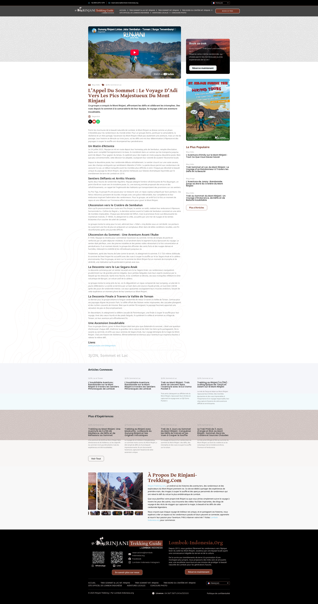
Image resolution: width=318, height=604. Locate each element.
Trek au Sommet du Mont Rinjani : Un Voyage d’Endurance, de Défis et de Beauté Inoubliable (206, 198)
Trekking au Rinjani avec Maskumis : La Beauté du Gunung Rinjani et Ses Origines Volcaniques (138, 432)
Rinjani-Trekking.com (157, 486)
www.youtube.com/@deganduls (102, 345)
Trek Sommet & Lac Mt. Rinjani (142, 10)
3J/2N (108, 85)
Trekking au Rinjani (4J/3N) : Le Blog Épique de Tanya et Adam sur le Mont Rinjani (212, 384)
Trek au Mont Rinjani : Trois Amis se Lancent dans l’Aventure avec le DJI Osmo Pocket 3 (176, 385)
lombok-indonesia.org (196, 543)
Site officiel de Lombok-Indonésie (134, 13)
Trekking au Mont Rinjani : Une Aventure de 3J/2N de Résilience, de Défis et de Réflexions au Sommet (104, 432)
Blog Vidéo (96, 85)
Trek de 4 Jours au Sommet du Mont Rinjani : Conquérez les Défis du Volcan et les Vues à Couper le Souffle (176, 432)
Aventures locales (160, 13)
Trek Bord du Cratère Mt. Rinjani (196, 10)
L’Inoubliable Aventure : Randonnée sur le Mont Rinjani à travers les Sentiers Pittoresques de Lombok (103, 385)
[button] (90, 122)
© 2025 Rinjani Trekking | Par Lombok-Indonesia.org (111, 593)
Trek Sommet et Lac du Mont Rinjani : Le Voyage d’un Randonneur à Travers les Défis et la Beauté (207, 169)
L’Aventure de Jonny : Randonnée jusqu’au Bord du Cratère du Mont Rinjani (204, 183)
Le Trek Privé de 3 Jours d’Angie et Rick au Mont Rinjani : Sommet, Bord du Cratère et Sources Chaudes (212, 432)
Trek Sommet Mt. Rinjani (168, 10)
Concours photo (179, 13)
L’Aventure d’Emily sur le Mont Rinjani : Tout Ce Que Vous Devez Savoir (206, 156)
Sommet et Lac (115, 85)
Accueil (122, 10)
